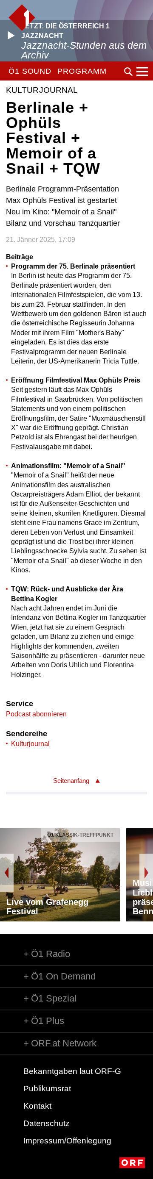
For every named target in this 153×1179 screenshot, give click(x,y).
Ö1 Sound (29, 71)
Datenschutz (46, 1123)
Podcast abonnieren (36, 714)
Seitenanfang (71, 780)
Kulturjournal (30, 743)
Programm (81, 71)
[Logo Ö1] (21, 17)
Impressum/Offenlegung (67, 1140)
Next (146, 873)
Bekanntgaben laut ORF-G (72, 1071)
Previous (7, 873)
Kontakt (37, 1105)
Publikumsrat (47, 1088)
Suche (128, 71)
